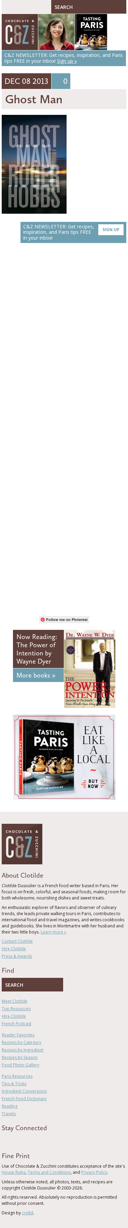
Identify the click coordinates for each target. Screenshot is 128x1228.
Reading (9, 1106)
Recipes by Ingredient (22, 1050)
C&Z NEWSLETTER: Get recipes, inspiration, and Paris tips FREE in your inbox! (71, 232)
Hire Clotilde (14, 949)
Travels (9, 1114)
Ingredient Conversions (24, 1091)
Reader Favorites (18, 1035)
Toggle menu (8, 7)
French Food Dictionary (24, 1099)
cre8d (27, 1213)
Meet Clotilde (14, 1001)
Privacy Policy (94, 1172)
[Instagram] (33, 1140)
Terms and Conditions (49, 1172)
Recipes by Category (21, 1042)
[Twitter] (13, 1140)
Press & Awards (17, 956)
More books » (35, 675)
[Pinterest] (23, 1140)
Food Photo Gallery (20, 1065)
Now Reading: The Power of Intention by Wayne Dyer (36, 649)
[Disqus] (64, 344)
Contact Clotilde (17, 941)
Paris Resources (17, 1076)
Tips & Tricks (14, 1084)
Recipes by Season (20, 1057)
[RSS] (43, 1140)
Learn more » (53, 932)
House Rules (14, 1172)
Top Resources (16, 1009)
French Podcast (16, 1024)
